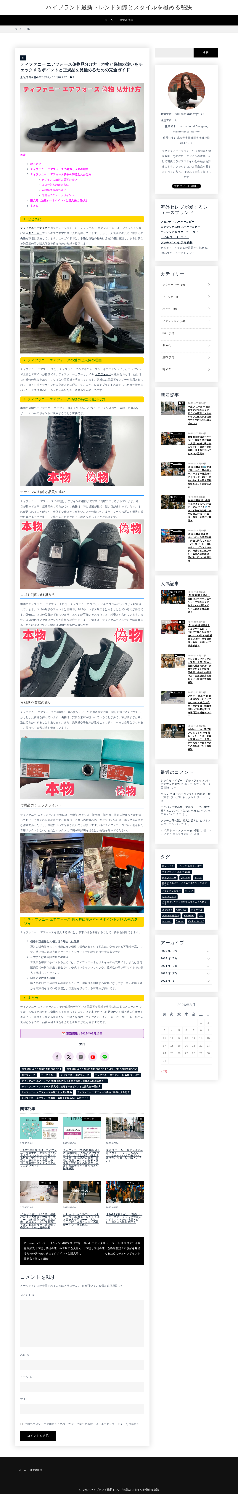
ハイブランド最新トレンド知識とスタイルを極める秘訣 (119, 7)
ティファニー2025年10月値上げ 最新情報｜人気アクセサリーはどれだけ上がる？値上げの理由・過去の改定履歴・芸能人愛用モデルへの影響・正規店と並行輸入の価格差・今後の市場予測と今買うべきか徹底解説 (81, 1159)
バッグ (169, 308)
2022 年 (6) (168, 980)
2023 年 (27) (169, 973)
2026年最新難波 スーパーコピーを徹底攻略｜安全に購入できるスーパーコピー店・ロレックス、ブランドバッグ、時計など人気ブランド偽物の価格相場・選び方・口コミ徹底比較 (199, 547)
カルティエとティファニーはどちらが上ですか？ (184, 884)
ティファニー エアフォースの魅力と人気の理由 (47, 1092)
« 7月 (164, 1071)
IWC (201, 915)
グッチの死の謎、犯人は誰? (178, 820)
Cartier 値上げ (196, 921)
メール (26, 1376)
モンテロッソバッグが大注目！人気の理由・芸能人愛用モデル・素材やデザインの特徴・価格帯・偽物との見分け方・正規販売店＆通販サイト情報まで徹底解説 (199, 671)
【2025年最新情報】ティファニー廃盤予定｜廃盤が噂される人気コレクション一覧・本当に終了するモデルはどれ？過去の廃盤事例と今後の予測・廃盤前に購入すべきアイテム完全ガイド (38, 1158)
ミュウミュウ (169, 896)
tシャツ (189, 891)
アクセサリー (49, 1119)
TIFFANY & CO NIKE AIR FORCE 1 (41, 1069)
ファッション (173, 320)
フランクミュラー (171, 891)
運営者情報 (126, 20)
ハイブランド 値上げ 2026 (176, 872)
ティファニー (28, 227)
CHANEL (181, 909)
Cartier (180, 921)
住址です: (169, 137)
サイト (24, 1398)
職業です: (171, 126)
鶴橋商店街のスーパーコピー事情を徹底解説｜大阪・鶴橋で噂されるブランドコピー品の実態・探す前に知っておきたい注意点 (199, 445)
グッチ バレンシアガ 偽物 (176, 242)
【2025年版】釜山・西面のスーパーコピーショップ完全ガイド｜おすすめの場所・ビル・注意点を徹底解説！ (124, 1218)
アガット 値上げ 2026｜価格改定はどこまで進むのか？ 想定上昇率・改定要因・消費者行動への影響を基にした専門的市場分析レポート (199, 706)
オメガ (198, 877)
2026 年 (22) (169, 950)
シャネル (166, 921)
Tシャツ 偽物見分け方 (190, 866)
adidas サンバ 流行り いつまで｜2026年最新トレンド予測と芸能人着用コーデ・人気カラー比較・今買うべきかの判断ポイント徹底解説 (81, 1219)
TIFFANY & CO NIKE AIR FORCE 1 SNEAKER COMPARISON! (102, 1069)
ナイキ (43, 227)
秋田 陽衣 (28, 77)
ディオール (197, 909)
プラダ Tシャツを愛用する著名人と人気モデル (184, 902)
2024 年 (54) (169, 965)
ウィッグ (170, 296)
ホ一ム (109, 20)
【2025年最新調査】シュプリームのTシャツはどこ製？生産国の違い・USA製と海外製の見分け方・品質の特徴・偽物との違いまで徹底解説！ (200, 635)
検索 (205, 52)
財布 (168, 357)
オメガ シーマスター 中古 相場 (180, 830)
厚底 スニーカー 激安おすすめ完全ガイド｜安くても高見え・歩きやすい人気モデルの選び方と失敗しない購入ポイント (124, 1155)
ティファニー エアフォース (75, 1075)
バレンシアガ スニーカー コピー (181, 232)
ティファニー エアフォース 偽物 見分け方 (117, 1075)
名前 (24, 1354)
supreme (167, 909)
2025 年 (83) (169, 958)
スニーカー (35, 233)
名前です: (167, 114)
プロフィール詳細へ (186, 186)
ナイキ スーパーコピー (175, 237)
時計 (168, 333)
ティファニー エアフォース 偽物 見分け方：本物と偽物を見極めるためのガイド (64, 1080)
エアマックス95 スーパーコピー (180, 226)
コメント (27, 1294)
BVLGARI (189, 915)
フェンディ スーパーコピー (177, 221)
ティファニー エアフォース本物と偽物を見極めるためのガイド (55, 1098)
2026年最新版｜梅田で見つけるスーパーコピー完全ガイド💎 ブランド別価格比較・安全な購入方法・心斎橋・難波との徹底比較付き (199, 510)
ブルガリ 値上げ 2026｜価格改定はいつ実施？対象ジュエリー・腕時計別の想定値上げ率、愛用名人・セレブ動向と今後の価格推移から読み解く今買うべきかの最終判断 (38, 1221)
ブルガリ (185, 877)
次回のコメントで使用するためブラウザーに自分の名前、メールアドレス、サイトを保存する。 (83, 1424)
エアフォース (103, 374)
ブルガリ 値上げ (170, 915)
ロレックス (168, 866)
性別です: (167, 120)
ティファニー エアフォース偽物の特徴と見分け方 (103, 1092)
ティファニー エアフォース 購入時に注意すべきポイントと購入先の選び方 (61, 1086)
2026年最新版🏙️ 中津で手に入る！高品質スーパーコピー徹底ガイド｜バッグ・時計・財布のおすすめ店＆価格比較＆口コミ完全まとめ (199, 477)
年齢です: (193, 114)
